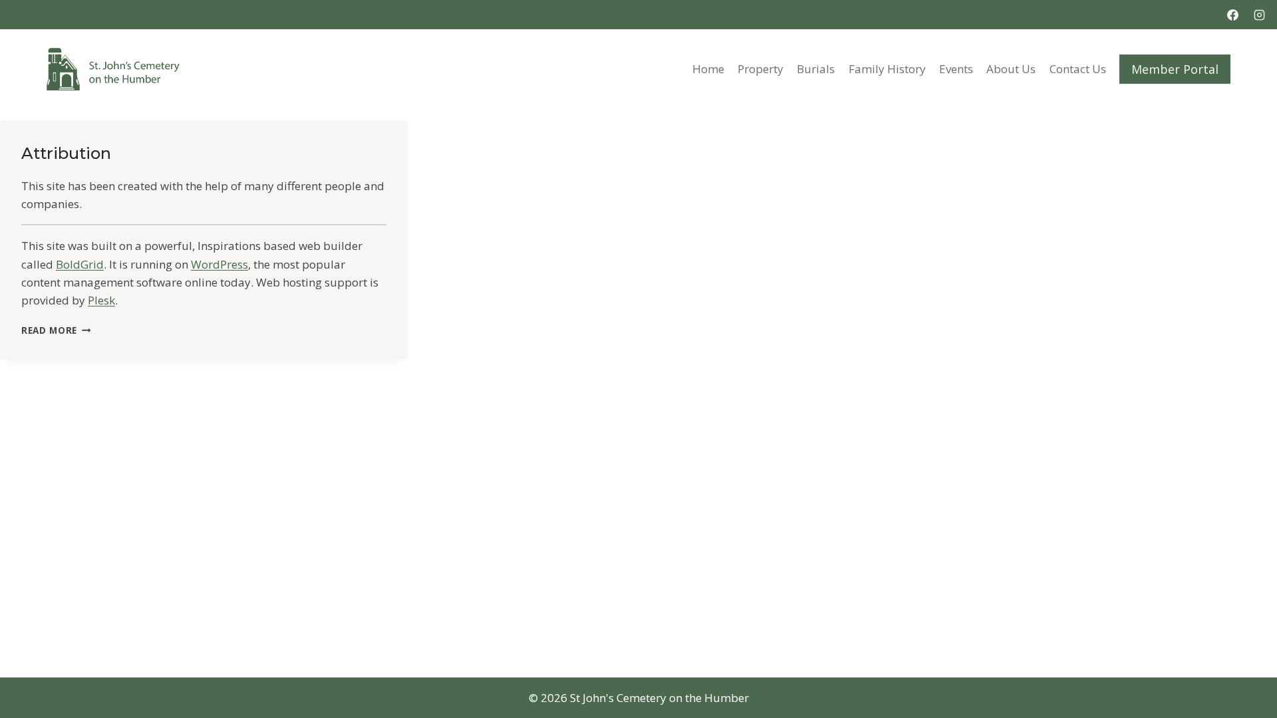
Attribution (66, 153)
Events (956, 68)
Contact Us (1078, 68)
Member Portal (1174, 69)
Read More (56, 330)
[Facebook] (1233, 14)
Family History (887, 68)
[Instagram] (1259, 14)
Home (708, 68)
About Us (1011, 68)
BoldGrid (80, 264)
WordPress (219, 264)
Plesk (101, 300)
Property (760, 68)
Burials (816, 68)
